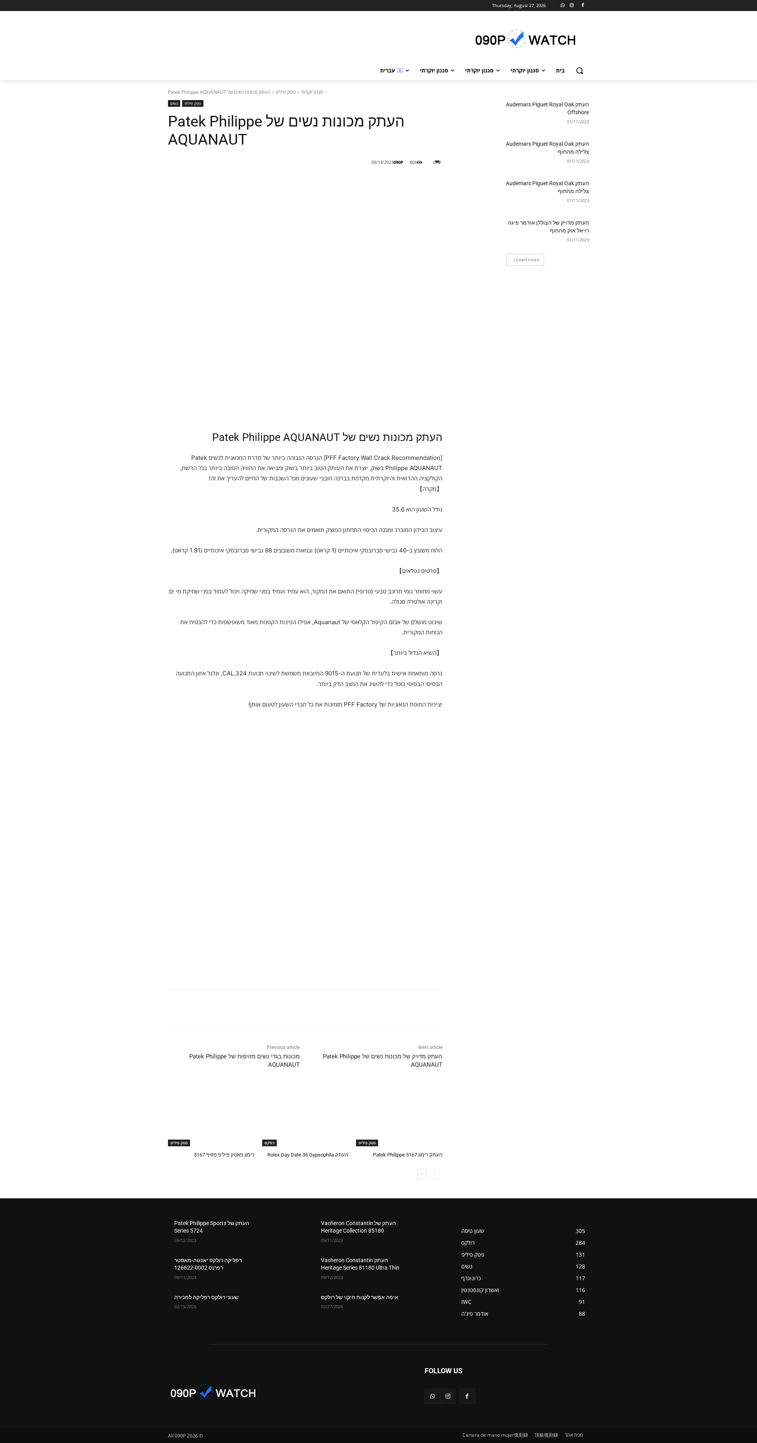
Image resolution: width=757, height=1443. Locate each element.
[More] (314, 182)
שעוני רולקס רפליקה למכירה (206, 1297)
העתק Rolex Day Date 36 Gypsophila (307, 1155)
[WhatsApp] (562, 5)
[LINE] (387, 182)
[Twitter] (350, 182)
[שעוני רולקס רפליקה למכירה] (276, 1307)
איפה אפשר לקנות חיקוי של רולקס (359, 1297)
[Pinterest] (332, 182)
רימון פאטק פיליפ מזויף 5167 (224, 1155)
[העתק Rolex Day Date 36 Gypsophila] (305, 1116)
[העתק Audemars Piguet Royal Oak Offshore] (480, 114)
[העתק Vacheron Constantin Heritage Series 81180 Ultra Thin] (423, 1270)
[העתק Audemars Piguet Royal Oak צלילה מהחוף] (480, 153)
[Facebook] (582, 5)
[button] (579, 70)
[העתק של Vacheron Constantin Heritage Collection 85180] (423, 1233)
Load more (528, 259)
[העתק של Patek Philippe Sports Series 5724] (276, 1233)
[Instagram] (571, 5)
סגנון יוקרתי (312, 92)
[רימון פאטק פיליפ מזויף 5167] (211, 1116)
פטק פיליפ (286, 92)
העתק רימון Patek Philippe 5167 (407, 1155)
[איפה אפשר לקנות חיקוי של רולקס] (423, 1307)
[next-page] (422, 1174)
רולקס (269, 1142)
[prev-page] (435, 1174)
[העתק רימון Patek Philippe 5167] (399, 1116)
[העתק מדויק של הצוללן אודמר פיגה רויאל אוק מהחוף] (480, 232)
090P (398, 162)
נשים (174, 103)
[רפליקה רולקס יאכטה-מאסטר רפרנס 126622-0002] (276, 1270)
